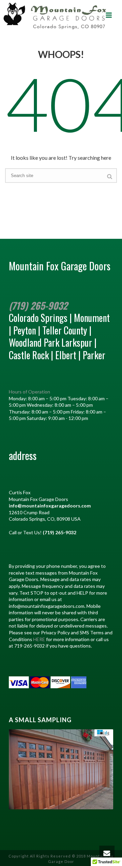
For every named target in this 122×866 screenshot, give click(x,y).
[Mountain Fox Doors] (55, 15)
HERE (39, 639)
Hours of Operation (29, 391)
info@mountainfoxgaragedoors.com (50, 505)
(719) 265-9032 (38, 305)
